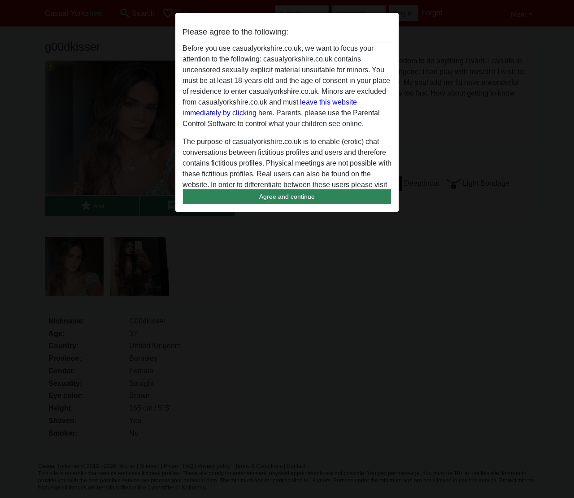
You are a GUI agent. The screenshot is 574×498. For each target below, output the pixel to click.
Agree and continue (287, 196)
